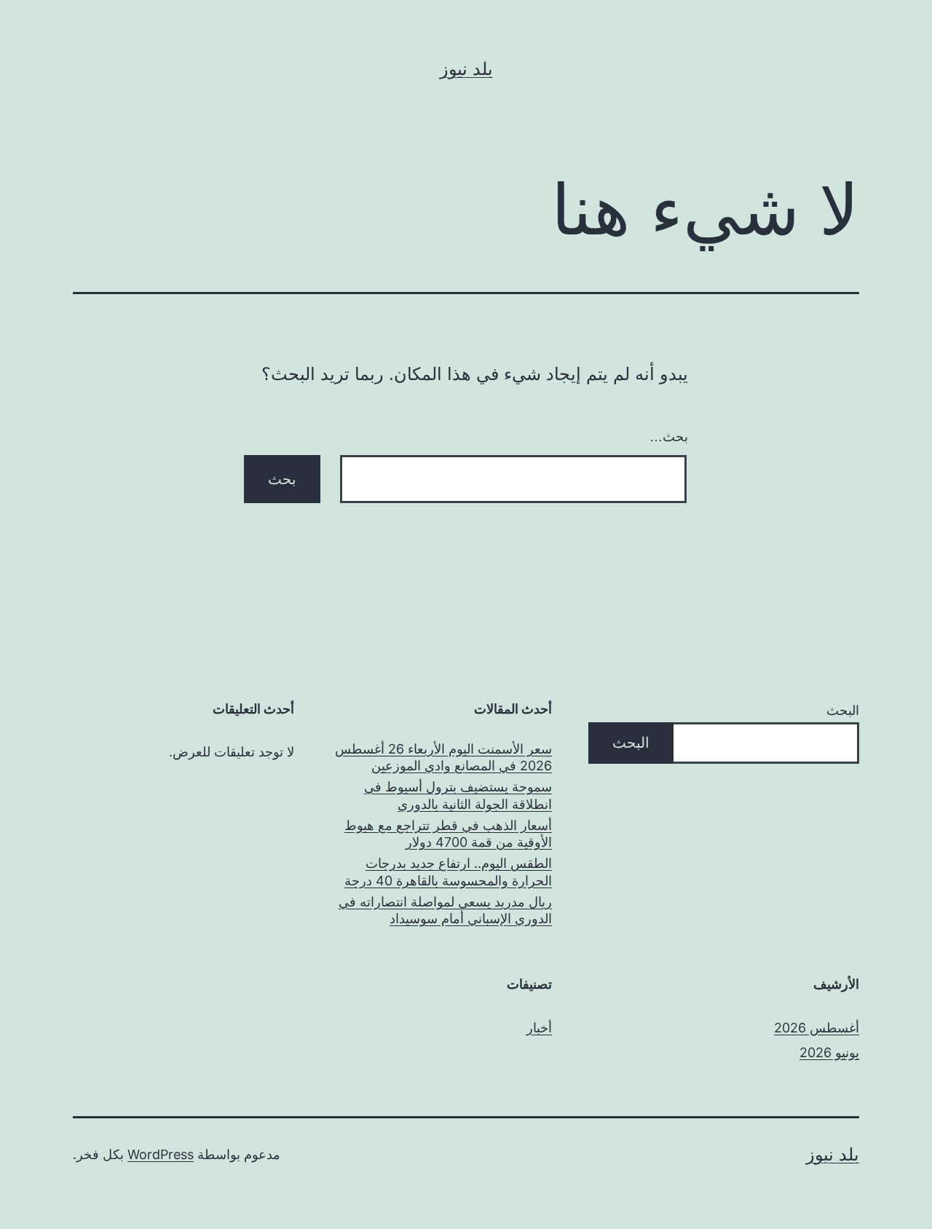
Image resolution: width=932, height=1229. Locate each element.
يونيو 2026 (829, 1052)
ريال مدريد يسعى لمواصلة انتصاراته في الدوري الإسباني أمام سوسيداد (445, 910)
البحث (842, 710)
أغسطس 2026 (816, 1027)
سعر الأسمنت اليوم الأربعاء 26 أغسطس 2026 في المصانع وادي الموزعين (443, 757)
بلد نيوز (466, 68)
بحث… (668, 437)
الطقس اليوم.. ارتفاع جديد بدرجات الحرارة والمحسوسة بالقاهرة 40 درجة (448, 871)
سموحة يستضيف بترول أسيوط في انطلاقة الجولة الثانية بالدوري (458, 795)
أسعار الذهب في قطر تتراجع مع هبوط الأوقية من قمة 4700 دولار (448, 834)
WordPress (160, 1154)
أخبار (539, 1027)
